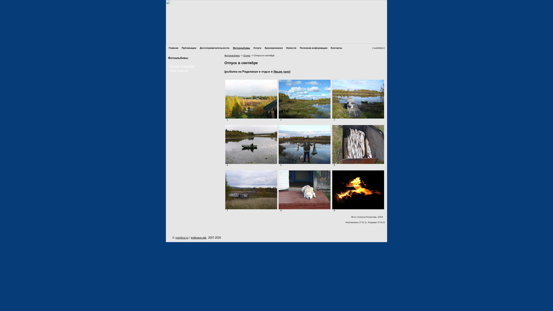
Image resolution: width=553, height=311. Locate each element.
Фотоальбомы (241, 48)
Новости (291, 48)
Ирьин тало (281, 71)
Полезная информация (313, 48)
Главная (173, 48)
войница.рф (198, 237)
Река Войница (179, 71)
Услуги (257, 48)
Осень (246, 55)
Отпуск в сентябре (182, 66)
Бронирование (274, 48)
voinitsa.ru (181, 237)
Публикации (189, 48)
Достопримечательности (214, 48)
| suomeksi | (378, 48)
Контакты (336, 48)
